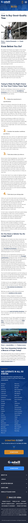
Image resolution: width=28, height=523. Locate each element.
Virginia (16, 423)
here (2, 320)
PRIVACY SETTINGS (21, 506)
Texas (16, 417)
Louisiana (3, 419)
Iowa (2, 413)
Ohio (16, 401)
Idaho (2, 407)
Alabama (3, 383)
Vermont (17, 421)
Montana (17, 383)
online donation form (6, 361)
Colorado (3, 393)
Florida (3, 401)
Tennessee (17, 415)
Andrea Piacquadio (11, 41)
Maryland (3, 423)
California (3, 391)
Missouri (3, 432)
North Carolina (18, 397)
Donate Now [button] (14, 452)
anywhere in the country (15, 293)
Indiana (3, 411)
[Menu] (26, 2)
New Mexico (17, 393)
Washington (18, 425)
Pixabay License (21, 345)
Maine (2, 421)
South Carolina (18, 411)
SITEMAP (23, 501)
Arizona (3, 387)
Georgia (3, 403)
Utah (16, 419)
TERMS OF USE (16, 501)
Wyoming (17, 430)
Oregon (16, 405)
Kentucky (3, 417)
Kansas (3, 415)
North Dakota (18, 399)
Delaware (3, 397)
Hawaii (2, 405)
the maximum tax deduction (14, 287)
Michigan (3, 427)
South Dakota (18, 413)
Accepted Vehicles (7, 483)
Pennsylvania (18, 407)
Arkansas (3, 389)
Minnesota (3, 428)
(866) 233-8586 (23, 443)
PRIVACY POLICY (6, 501)
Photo (2, 41)
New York (17, 395)
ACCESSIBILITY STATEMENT (8, 506)
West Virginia (18, 427)
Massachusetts (5, 425)
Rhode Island (18, 409)
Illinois (2, 409)
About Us (4, 475)
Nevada (16, 387)
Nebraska (17, 385)
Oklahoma (17, 403)
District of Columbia (6, 399)
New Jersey (17, 391)
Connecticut (4, 395)
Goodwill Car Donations (10, 248)
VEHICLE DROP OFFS (21, 503)
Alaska (3, 385)
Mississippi (3, 430)
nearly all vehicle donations (17, 311)
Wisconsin (17, 428)
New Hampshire (18, 389)
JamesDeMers (10, 345)
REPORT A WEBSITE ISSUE (8, 503)
